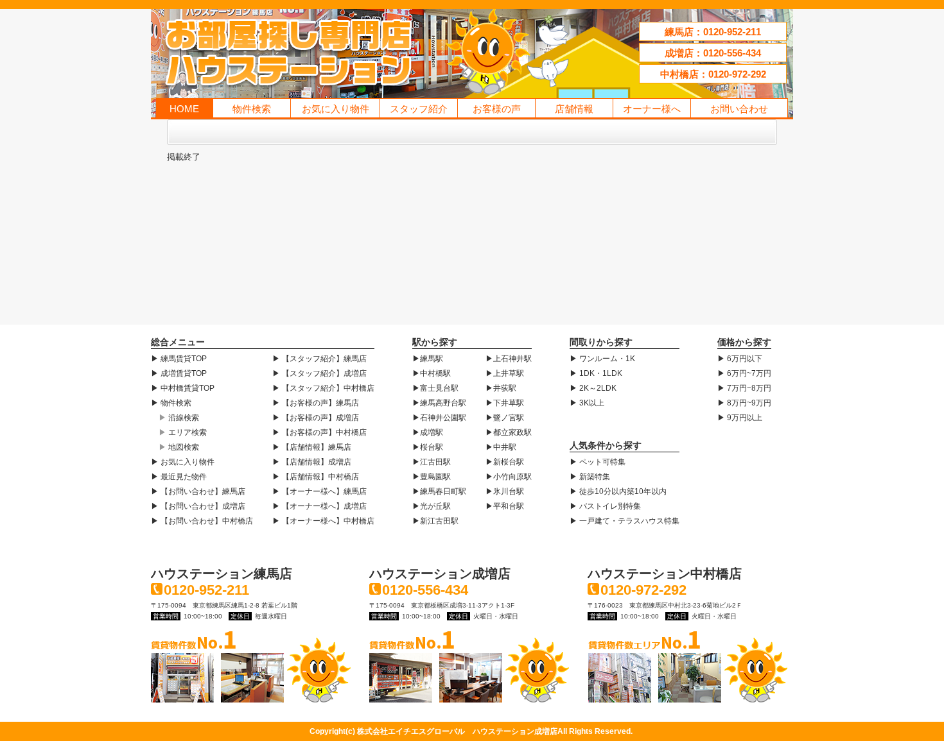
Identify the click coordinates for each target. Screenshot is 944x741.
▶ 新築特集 (590, 476)
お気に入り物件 (335, 108)
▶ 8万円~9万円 (744, 402)
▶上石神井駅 (508, 358)
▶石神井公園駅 (439, 417)
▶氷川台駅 (504, 491)
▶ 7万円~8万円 (744, 388)
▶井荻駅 (500, 388)
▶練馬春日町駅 (439, 491)
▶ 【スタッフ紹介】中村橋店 (323, 388)
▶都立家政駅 (508, 432)
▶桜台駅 (427, 447)
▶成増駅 (427, 432)
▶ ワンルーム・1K (602, 358)
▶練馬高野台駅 (439, 402)
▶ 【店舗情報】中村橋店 (315, 476)
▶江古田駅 (431, 461)
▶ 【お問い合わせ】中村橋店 (202, 520)
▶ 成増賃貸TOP (179, 373)
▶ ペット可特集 (597, 461)
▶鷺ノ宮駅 (504, 417)
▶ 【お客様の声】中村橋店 (319, 432)
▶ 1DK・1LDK (596, 373)
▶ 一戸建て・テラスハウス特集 (624, 520)
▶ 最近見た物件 (179, 476)
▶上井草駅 (504, 373)
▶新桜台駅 (504, 461)
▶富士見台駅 (435, 388)
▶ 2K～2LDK (593, 388)
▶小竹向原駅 (508, 476)
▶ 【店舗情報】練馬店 (311, 447)
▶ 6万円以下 (739, 358)
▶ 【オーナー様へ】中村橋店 (323, 520)
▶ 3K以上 (587, 402)
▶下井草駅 (504, 402)
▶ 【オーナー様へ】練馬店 (319, 491)
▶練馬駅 (427, 358)
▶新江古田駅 (435, 520)
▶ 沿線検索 (179, 417)
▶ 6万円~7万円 (744, 373)
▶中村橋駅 (431, 373)
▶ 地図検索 (179, 447)
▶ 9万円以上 (739, 417)
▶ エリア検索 (183, 432)
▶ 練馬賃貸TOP (179, 358)
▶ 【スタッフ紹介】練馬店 (319, 358)
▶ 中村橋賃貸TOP (182, 388)
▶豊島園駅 (431, 476)
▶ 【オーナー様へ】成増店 (319, 506)
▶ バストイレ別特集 (605, 506)
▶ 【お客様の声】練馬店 (315, 402)
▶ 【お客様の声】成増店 (315, 417)
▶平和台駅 (504, 506)
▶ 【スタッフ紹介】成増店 (319, 373)
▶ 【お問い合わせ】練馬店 (198, 491)
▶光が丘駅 (431, 506)
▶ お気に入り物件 (182, 461)
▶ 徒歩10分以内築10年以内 (618, 491)
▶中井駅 (500, 447)
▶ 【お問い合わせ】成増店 (198, 506)
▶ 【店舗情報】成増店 (311, 461)
